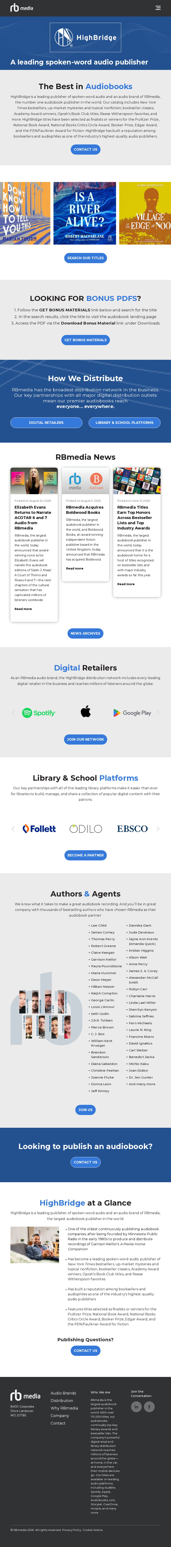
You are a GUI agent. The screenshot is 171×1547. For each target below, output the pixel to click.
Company (60, 1415)
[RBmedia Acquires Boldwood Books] (85, 481)
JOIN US (85, 1110)
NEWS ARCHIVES (85, 633)
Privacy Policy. (72, 1530)
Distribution (62, 1400)
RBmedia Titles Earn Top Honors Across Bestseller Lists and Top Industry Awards (134, 517)
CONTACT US (85, 150)
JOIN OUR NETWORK (85, 739)
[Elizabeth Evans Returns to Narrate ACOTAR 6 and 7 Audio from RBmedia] (34, 481)
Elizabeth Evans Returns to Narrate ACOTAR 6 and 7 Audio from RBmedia (33, 517)
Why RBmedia (64, 1408)
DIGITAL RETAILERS (46, 423)
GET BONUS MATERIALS (85, 340)
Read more (23, 609)
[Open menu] (158, 7)
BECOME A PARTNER (86, 855)
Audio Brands (63, 1393)
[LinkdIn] (136, 1406)
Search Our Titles (85, 258)
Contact (58, 1423)
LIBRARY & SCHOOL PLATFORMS (124, 423)
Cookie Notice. (93, 1530)
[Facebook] (149, 1406)
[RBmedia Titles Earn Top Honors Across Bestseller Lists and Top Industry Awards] (137, 481)
